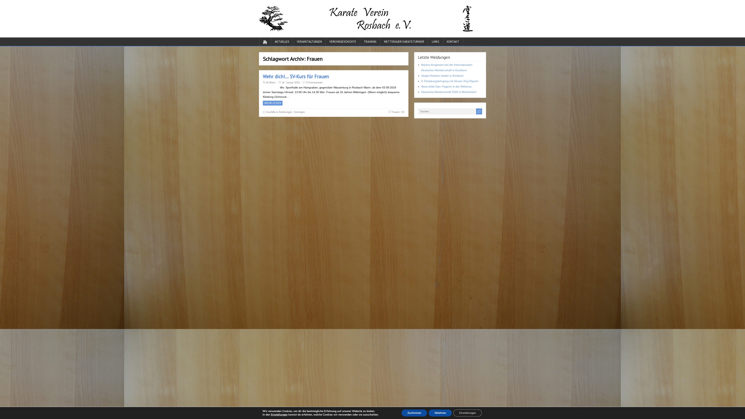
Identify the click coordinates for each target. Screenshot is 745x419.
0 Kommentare (314, 82)
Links (435, 41)
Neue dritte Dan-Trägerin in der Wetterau (446, 86)
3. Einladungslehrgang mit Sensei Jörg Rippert (449, 81)
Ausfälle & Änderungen (279, 112)
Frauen (395, 112)
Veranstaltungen (309, 41)
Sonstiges (299, 112)
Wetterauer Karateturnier (404, 41)
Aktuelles (282, 41)
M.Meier (270, 82)
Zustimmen (414, 413)
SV (403, 112)
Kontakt (453, 41)
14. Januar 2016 (291, 82)
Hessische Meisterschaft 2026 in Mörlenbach (448, 91)
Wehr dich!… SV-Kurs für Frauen (296, 76)
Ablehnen (440, 413)
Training (370, 41)
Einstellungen (279, 414)
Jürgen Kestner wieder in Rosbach (442, 75)
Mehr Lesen (272, 103)
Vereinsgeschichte (342, 41)
